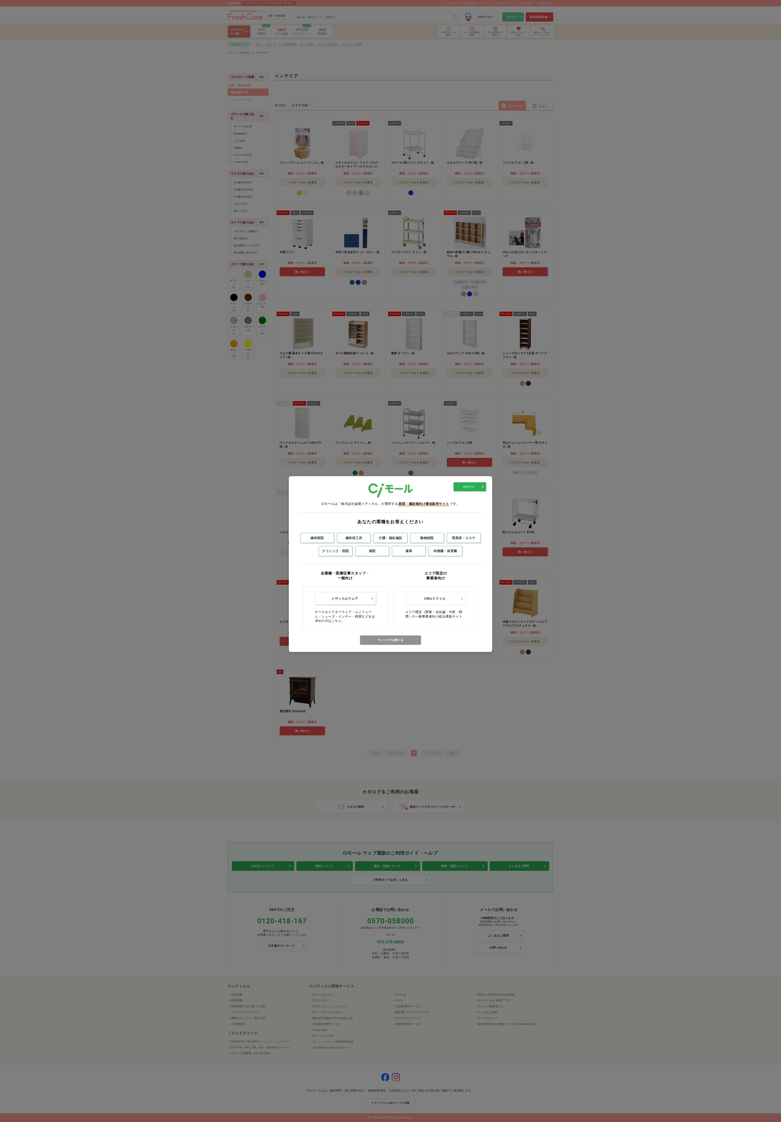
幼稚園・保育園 (445, 551)
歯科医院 (317, 538)
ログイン (468, 486)
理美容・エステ (463, 538)
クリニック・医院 (335, 551)
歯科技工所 (354, 538)
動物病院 (427, 538)
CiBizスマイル (434, 598)
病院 (372, 551)
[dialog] (390, 564)
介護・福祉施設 (390, 538)
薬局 (409, 551)
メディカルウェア (344, 598)
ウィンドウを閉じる (390, 640)
